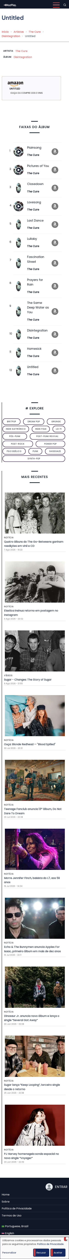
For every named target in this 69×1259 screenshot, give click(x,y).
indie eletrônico (16, 428)
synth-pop (34, 458)
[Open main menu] (56, 5)
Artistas (19, 32)
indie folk (41, 428)
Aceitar (58, 1252)
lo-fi (59, 428)
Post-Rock (17, 443)
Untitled (32, 367)
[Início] (10, 5)
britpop (11, 421)
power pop (50, 443)
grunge (56, 421)
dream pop (34, 421)
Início (5, 32)
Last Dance (35, 221)
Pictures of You (38, 166)
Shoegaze (55, 451)
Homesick (34, 349)
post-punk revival (47, 436)
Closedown (35, 184)
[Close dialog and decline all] (66, 1239)
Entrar (61, 1186)
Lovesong (34, 202)
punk (35, 451)
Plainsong (34, 148)
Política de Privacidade (17, 1208)
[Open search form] (64, 5)
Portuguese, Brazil (16, 1226)
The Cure (35, 32)
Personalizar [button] (9, 1252)
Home (6, 1194)
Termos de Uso (11, 1215)
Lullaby (32, 239)
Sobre (6, 1202)
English (9, 1233)
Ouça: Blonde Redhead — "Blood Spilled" (29, 744)
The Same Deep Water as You (38, 307)
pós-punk (14, 436)
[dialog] (34, 1248)
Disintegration (11, 36)
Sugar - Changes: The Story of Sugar (28, 680)
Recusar (41, 1252)
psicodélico (14, 451)
